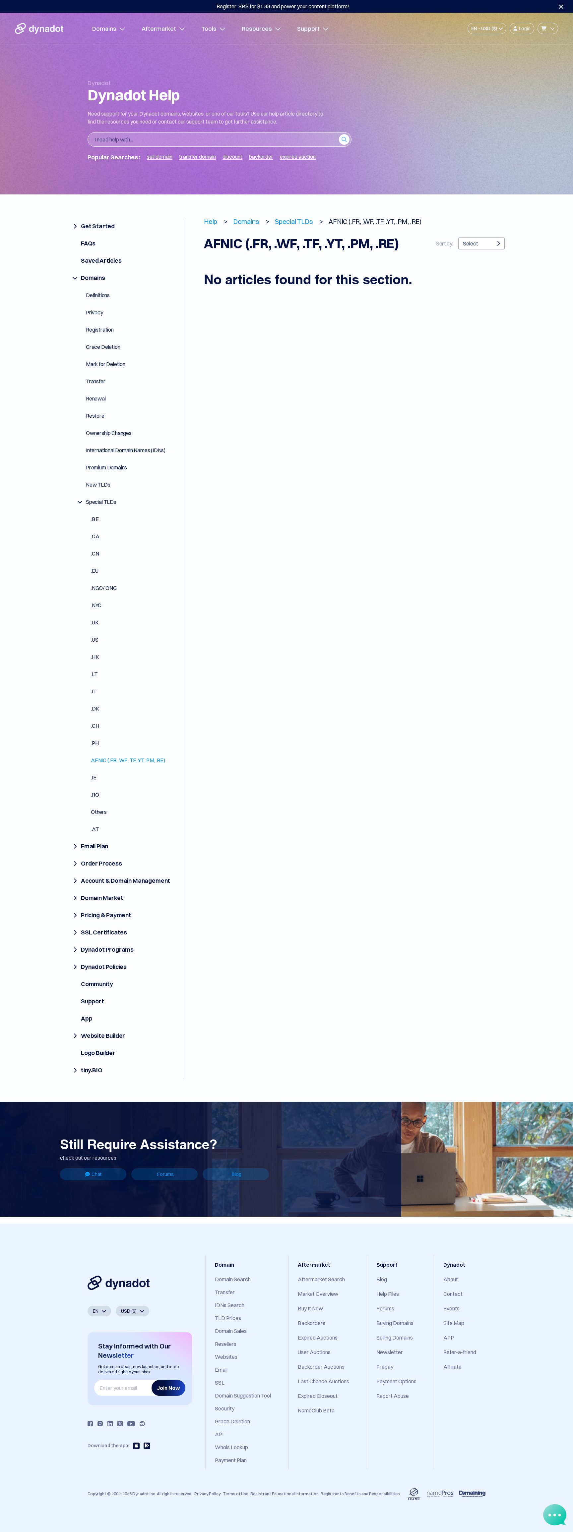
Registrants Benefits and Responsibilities (360, 1493)
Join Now (168, 1388)
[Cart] (548, 28)
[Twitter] (120, 1423)
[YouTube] (131, 1423)
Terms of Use (235, 1493)
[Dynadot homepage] (39, 28)
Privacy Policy (207, 1493)
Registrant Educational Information (284, 1493)
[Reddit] (142, 1423)
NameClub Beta (316, 1410)
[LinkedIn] (110, 1423)
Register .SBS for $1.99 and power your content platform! (283, 6)
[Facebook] (90, 1423)
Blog (236, 1174)
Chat (96, 1174)
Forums (165, 1174)
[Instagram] (100, 1423)
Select (470, 243)
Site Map (453, 1323)
